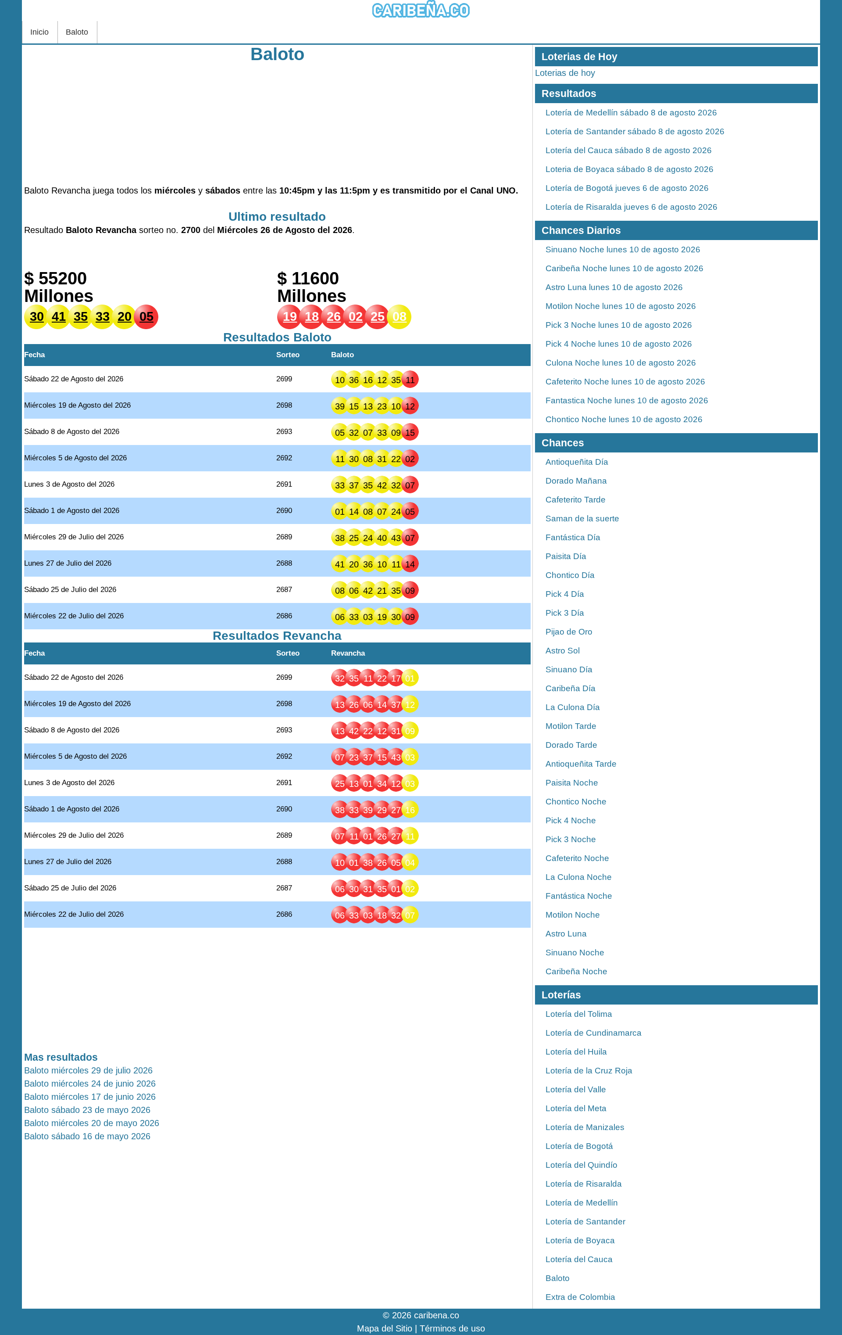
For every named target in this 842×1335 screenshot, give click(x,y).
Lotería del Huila (576, 1051)
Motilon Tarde (571, 726)
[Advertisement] (277, 122)
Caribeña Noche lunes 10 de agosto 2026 (624, 268)
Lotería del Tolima (579, 1014)
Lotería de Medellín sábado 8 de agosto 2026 (631, 112)
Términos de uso (452, 1328)
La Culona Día (573, 707)
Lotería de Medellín (582, 1202)
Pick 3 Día (565, 612)
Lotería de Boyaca (580, 1240)
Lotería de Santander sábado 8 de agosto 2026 (635, 131)
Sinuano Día (569, 669)
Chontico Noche (576, 801)
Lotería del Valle (576, 1089)
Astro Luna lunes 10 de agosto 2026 (614, 287)
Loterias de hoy (565, 73)
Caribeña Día (571, 688)
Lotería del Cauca (579, 1259)
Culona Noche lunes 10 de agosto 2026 (621, 362)
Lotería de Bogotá (579, 1146)
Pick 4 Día (565, 594)
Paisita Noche (572, 782)
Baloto (77, 32)
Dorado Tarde (571, 745)
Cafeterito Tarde (576, 499)
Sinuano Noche (575, 952)
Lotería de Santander (585, 1221)
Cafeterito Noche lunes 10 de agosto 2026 (625, 381)
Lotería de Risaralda (584, 1183)
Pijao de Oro (569, 631)
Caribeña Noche (576, 971)
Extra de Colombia (580, 1297)
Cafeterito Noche (577, 858)
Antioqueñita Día (577, 462)
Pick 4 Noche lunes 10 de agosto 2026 (619, 343)
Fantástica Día (573, 537)
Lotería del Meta (576, 1108)
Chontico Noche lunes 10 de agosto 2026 (624, 419)
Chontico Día (570, 575)
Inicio (39, 32)
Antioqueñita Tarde (581, 763)
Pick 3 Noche (571, 839)
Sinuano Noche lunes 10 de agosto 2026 (623, 249)
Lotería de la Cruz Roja (589, 1070)
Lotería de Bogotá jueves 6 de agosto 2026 (627, 188)
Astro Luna (566, 933)
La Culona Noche (579, 877)
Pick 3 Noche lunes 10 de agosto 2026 (619, 325)
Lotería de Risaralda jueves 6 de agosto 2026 (631, 207)
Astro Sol (563, 650)
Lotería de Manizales (585, 1127)
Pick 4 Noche (571, 820)
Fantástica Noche (579, 896)
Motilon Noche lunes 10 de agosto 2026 (621, 306)
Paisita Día (566, 556)
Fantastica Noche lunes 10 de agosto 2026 (627, 400)
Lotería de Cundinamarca (594, 1032)
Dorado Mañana (576, 480)
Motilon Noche (573, 914)
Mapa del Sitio (384, 1328)
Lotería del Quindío (581, 1165)
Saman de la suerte (582, 518)
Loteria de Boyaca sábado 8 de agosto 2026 (630, 169)
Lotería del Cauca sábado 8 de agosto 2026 (629, 150)
